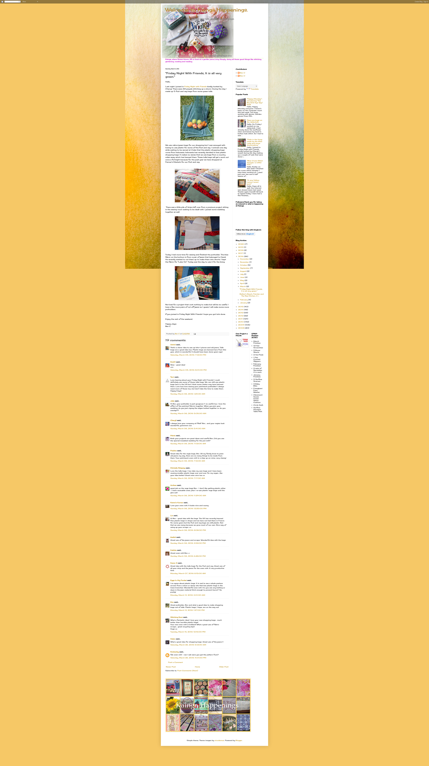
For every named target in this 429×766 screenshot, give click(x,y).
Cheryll (173, 420)
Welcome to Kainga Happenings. (206, 10)
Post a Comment (175, 662)
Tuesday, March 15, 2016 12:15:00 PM (187, 632)
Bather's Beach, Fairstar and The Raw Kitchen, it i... (252, 295)
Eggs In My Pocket (178, 580)
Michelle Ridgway (177, 468)
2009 (241, 325)
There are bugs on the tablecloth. (254, 121)
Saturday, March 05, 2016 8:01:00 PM (188, 370)
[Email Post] (194, 334)
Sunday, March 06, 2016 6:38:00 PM (188, 556)
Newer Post (171, 667)
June (242, 277)
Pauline (173, 451)
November (244, 262)
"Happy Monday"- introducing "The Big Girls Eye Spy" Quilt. (255, 101)
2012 (241, 316)
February (244, 300)
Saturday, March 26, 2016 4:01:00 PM (188, 658)
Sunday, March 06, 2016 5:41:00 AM (187, 428)
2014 (241, 310)
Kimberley (174, 652)
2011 (240, 319)
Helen (173, 639)
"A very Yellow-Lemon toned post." (253, 182)
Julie (172, 401)
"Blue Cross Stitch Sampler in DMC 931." (255, 162)
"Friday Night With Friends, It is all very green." (251, 290)
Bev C (242, 73)
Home (197, 667)
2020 (241, 244)
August (243, 271)
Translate (255, 89)
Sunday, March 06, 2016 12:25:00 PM (188, 508)
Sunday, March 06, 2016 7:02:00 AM (188, 443)
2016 (241, 256)
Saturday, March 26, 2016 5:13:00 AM (188, 645)
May (242, 280)
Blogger (239, 740)
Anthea (173, 485)
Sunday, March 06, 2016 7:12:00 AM (187, 461)
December (244, 259)
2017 (241, 253)
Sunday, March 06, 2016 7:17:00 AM (187, 478)
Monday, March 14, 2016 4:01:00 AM (187, 595)
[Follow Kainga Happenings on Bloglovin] (245, 235)
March (243, 286)
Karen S (173, 563)
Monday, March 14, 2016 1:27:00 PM (187, 610)
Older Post (223, 667)
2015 (241, 307)
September (245, 268)
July (242, 274)
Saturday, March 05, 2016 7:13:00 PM (188, 355)
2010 (241, 322)
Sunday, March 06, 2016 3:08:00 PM (188, 530)
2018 (241, 250)
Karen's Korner (176, 502)
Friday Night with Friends (195, 86)
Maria (172, 435)
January (243, 303)
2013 (241, 313)
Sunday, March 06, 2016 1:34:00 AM (187, 394)
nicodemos (219, 740)
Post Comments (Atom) (187, 670)
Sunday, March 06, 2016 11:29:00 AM (188, 495)
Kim (172, 602)
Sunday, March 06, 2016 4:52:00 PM (188, 543)
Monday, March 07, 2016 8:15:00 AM (188, 573)
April (242, 283)
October (244, 265)
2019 (241, 247)
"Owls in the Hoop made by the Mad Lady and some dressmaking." (254, 142)
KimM (173, 362)
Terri (172, 377)
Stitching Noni (176, 617)
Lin (171, 515)
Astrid (173, 345)
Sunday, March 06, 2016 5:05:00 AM (188, 413)
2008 (241, 328)
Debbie (173, 550)
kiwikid (173, 537)
